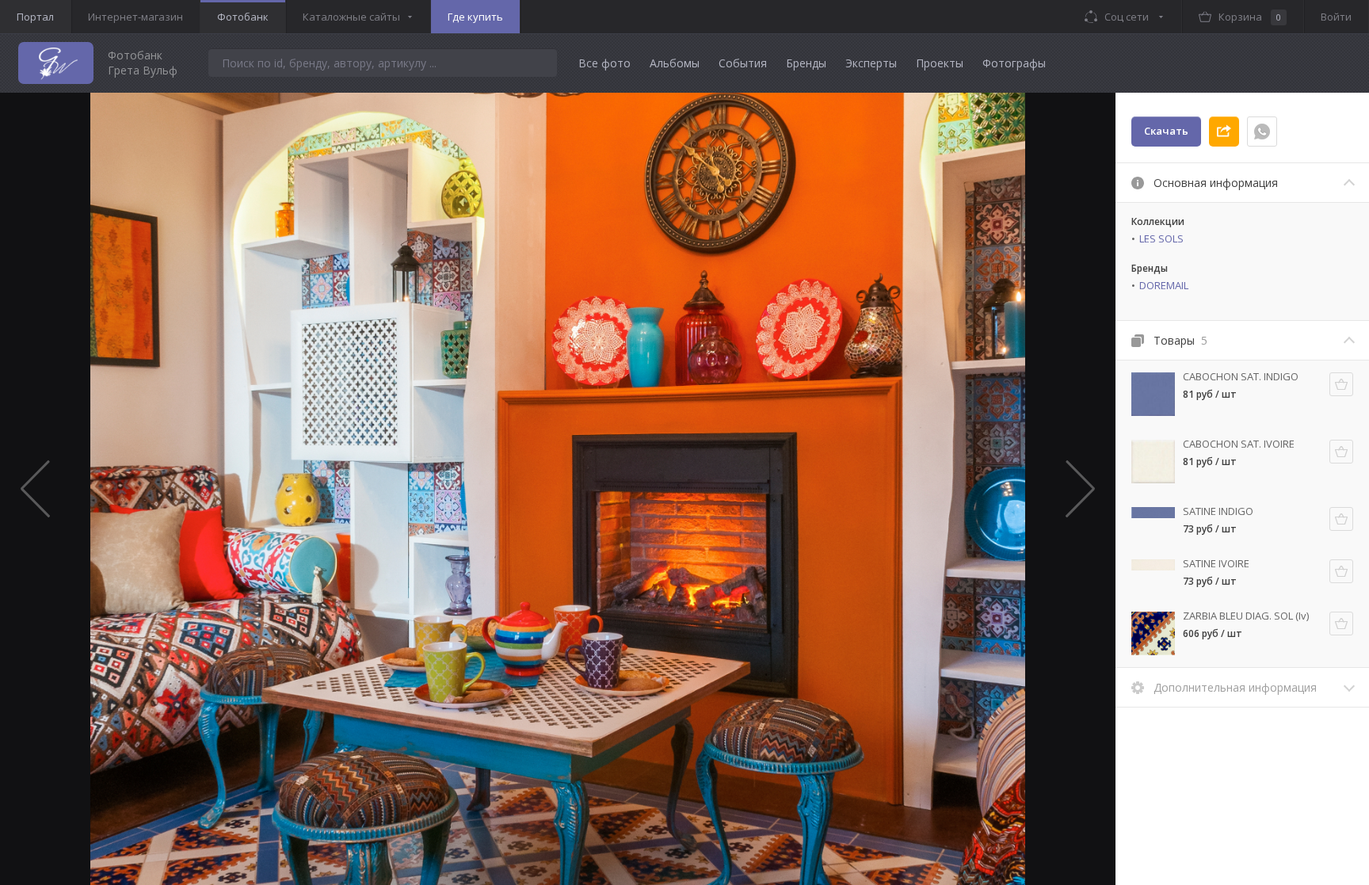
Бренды (806, 63)
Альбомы (675, 63)
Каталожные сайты (351, 17)
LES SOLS (1161, 238)
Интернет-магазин (135, 17)
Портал (35, 17)
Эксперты (871, 63)
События (743, 63)
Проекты (939, 63)
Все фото (604, 63)
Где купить (475, 17)
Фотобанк (243, 17)
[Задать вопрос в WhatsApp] (1262, 131)
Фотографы (1014, 63)
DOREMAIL (1163, 285)
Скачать (1166, 131)
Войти (1336, 17)
